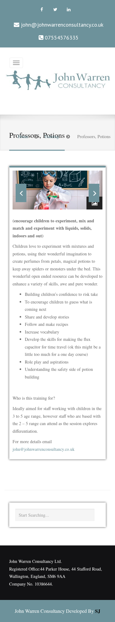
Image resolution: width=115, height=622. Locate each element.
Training (51, 136)
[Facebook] (42, 9)
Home (23, 136)
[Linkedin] (69, 9)
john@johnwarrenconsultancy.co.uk (62, 24)
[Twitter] (55, 9)
